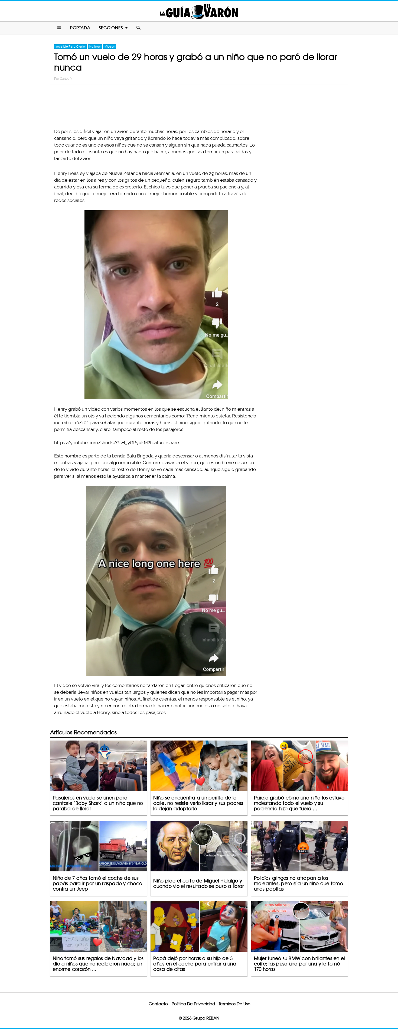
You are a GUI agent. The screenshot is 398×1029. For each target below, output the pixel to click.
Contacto (158, 1003)
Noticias (94, 46)
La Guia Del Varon (199, 11)
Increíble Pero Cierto (70, 46)
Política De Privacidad (193, 1003)
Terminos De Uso (234, 1003)
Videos (110, 46)
